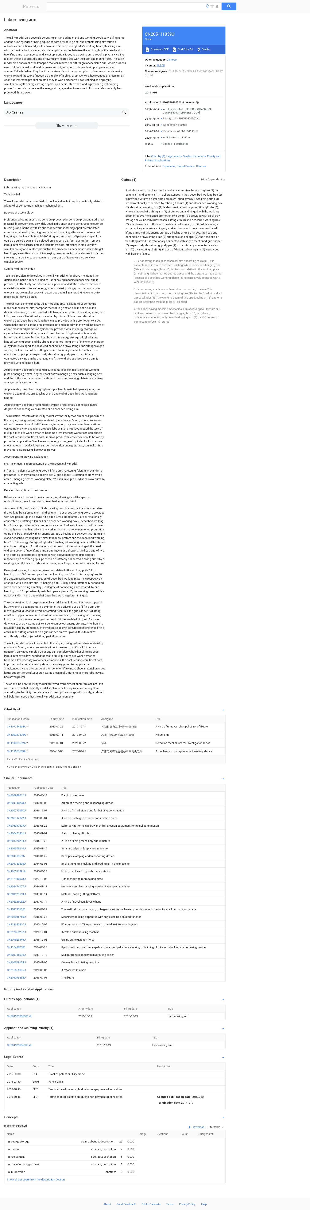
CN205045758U (16, 916)
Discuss (201, 166)
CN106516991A (16, 871)
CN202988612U (16, 795)
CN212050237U (16, 932)
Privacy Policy (187, 1204)
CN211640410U (16, 924)
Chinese (172, 59)
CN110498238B (16, 947)
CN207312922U (16, 818)
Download (198, 1127)
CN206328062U (16, 901)
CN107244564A (16, 726)
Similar (205, 49)
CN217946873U (16, 878)
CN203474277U (16, 886)
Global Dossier (186, 166)
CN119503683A (16, 751)
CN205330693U (16, 825)
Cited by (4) (158, 156)
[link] (18, 1141)
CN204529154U (16, 962)
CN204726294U (16, 840)
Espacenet (169, 166)
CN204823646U (16, 939)
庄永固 (160, 65)
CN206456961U (16, 833)
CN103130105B (16, 909)
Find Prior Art (185, 49)
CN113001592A (16, 743)
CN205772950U (16, 810)
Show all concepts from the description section (36, 1179)
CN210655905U (16, 970)
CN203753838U (16, 863)
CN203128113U (16, 894)
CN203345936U (16, 954)
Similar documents (194, 156)
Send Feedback (126, 1204)
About (107, 1204)
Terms (170, 1204)
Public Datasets (151, 1204)
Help (204, 1204)
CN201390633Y (16, 856)
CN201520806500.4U (19, 1016)
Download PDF (159, 49)
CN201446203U (16, 802)
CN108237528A (16, 734)
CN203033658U (16, 977)
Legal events (174, 156)
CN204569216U (16, 848)
